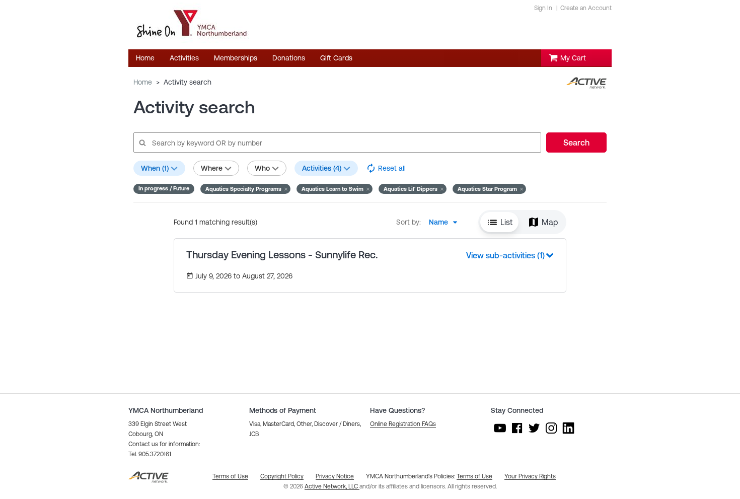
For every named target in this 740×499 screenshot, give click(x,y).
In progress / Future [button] (163, 188)
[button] (245, 189)
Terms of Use (474, 476)
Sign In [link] (543, 8)
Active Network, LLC (332, 486)
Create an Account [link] (586, 8)
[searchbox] (337, 142)
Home (142, 82)
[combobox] (446, 222)
